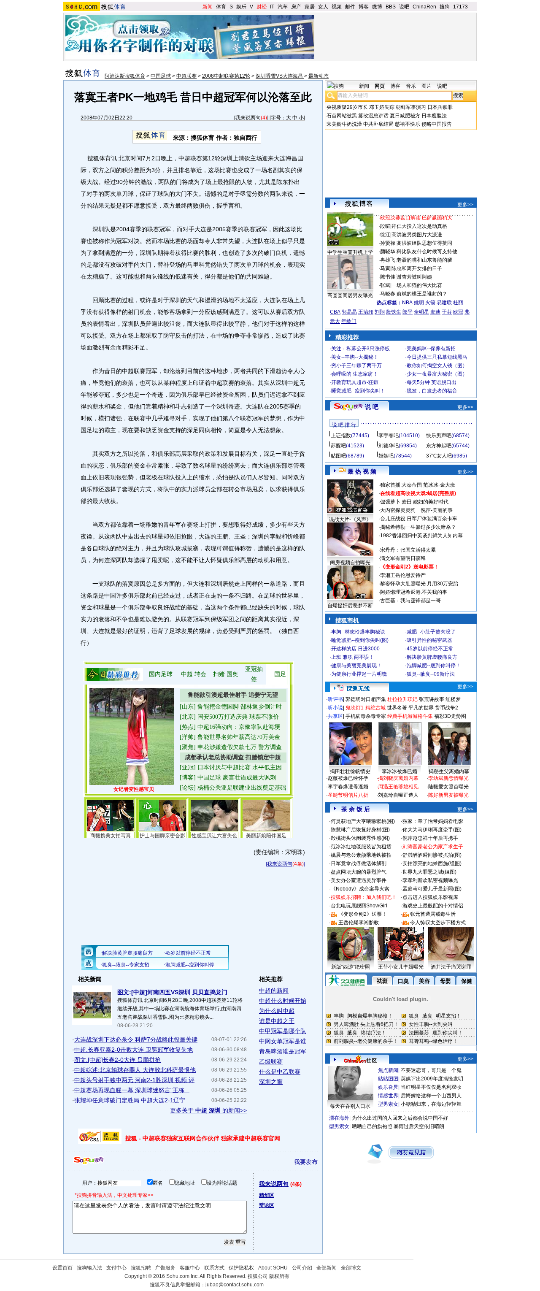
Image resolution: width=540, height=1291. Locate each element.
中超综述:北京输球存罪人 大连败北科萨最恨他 (135, 1069)
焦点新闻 (388, 1070)
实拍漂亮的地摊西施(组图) (432, 863)
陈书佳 (387, 277)
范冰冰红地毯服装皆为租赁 (361, 847)
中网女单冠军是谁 (282, 1041)
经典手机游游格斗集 (410, 716)
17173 (460, 7)
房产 (296, 7)
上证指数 (341, 435)
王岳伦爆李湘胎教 (358, 923)
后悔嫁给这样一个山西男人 (431, 1096)
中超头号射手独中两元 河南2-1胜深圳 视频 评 (134, 1080)
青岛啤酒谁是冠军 (282, 1051)
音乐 (411, 86)
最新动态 (318, 76)
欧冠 (458, 312)
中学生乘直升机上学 (350, 252)
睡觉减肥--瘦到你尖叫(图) (360, 640)
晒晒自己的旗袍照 (372, 1126)
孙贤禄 (387, 243)
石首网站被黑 (342, 116)
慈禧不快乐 (407, 124)
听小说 (335, 708)
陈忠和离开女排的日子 (417, 268)
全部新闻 (326, 1268)
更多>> (465, 205)
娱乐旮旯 (388, 1087)
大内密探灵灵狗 (398, 510)
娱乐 (241, 7)
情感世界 (388, 1096)
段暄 (385, 226)
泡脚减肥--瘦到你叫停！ (434, 666)
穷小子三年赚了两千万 (356, 365)
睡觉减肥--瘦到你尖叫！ (358, 391)
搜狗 (445, 7)
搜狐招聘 (141, 1268)
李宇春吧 (388, 435)
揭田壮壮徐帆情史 (350, 771)
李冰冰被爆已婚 (399, 771)
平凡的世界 (421, 708)
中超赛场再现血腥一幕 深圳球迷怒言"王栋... (131, 1090)
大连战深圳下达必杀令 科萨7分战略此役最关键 (135, 1039)
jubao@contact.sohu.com (234, 1285)
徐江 (385, 235)
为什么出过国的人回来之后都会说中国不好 (400, 1118)
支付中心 (116, 1268)
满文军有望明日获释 (403, 558)
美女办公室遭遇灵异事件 (358, 880)
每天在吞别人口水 (350, 1106)
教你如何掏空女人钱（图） (437, 365)
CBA (335, 312)
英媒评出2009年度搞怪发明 (432, 1079)
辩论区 (266, 1205)
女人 (323, 7)
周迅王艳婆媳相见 (398, 787)
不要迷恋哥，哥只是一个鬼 (431, 1070)
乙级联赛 (271, 1061)
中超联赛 (186, 76)
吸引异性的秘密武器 (429, 640)
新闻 (207, 7)
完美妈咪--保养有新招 (431, 349)
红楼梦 (453, 699)
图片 (426, 86)
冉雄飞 (387, 260)
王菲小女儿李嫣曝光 (401, 967)
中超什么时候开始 (282, 1000)
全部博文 (351, 1268)
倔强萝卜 (390, 502)
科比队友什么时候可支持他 (427, 251)
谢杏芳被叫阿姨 (414, 277)
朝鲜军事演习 (411, 107)
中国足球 (161, 76)
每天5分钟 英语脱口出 (431, 382)
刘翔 (380, 312)
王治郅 (365, 312)
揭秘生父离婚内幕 (449, 771)
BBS (391, 7)
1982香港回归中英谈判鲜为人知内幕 (421, 536)
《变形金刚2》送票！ (362, 914)
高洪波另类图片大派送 (417, 235)
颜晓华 (387, 251)
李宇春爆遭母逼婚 (348, 787)
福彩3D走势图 (450, 716)
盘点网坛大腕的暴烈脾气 (358, 872)
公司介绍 (302, 1268)
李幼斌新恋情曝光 (448, 778)
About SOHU (273, 1268)
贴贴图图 (388, 1079)
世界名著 (397, 708)
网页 (380, 86)
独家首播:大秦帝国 (401, 485)
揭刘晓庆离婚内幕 (398, 778)
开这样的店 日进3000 (355, 649)
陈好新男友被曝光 (448, 795)
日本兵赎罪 (440, 107)
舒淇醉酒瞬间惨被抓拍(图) (432, 855)
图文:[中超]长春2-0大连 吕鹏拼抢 (117, 1059)
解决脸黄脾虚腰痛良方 (432, 657)
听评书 (335, 699)
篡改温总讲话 (373, 116)
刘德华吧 (388, 446)
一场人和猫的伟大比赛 (417, 285)
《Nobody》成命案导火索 (360, 889)
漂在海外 (339, 1118)
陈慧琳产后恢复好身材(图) (360, 830)
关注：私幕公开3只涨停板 (360, 349)
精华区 (266, 1195)
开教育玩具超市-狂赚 (354, 382)
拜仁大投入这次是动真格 (419, 226)
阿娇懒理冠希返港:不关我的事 (413, 592)
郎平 (407, 312)
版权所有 (279, 1276)
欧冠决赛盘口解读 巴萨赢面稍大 (416, 218)
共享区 (335, 716)
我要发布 (306, 1161)
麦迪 (435, 312)
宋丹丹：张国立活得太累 (408, 550)
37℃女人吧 (439, 456)
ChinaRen (424, 7)
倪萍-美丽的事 (437, 510)
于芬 (447, 312)
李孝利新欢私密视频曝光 (430, 880)
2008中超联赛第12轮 (226, 76)
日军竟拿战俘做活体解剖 (358, 863)
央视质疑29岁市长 (347, 107)
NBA (407, 303)
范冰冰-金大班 (439, 485)
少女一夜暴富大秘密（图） (437, 374)
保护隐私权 (241, 1268)
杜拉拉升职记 (402, 699)
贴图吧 (338, 456)
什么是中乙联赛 (279, 1071)
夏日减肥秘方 (405, 116)
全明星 (421, 312)
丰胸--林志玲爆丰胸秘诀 (358, 632)
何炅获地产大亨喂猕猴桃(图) (363, 821)
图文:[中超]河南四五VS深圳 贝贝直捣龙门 (172, 992)
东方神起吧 (438, 446)
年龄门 (348, 321)
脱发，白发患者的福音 (432, 391)
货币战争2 (446, 708)
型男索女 (388, 1104)
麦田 (407, 502)
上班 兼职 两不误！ (352, 657)
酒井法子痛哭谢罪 (451, 967)
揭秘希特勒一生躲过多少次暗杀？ (418, 527)
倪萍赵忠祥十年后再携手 (430, 838)
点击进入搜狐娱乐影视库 (430, 897)
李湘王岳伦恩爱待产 (403, 575)
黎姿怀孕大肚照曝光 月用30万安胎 (419, 584)
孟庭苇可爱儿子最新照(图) (432, 889)
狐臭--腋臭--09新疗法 (431, 674)
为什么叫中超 (276, 1010)
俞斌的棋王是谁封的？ (422, 294)
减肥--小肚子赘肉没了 (431, 632)
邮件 (350, 7)
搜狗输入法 (89, 1268)
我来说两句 (248, 118)
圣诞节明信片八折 (348, 795)
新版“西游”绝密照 (350, 967)
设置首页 (62, 1268)
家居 (310, 7)
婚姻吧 (386, 456)
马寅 (385, 268)
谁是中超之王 (276, 1021)
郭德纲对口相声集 (366, 699)
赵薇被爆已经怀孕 (348, 778)
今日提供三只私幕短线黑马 (437, 357)
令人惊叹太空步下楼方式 (438, 923)
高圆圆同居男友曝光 (350, 295)
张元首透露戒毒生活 (433, 914)
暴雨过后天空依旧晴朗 (419, 1126)
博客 (364, 7)
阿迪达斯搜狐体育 (125, 76)
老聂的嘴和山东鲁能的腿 (424, 260)
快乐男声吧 (438, 435)
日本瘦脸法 (434, 116)
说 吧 (371, 406)
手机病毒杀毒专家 (366, 716)
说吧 (404, 7)
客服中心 (190, 1268)
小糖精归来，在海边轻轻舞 (431, 1104)
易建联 (444, 303)
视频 (337, 7)
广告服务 (165, 1268)
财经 (261, 7)
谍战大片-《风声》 (350, 519)
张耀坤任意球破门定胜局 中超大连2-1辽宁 (129, 1100)
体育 (221, 7)
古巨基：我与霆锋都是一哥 (410, 601)
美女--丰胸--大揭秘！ (354, 357)
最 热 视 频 (362, 471)
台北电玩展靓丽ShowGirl (359, 906)
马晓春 (387, 294)
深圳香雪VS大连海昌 (280, 76)
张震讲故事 (431, 699)
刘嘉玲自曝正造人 (398, 795)
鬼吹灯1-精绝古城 (366, 708)
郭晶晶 (349, 312)
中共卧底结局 (378, 124)
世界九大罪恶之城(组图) (429, 872)
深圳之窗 (271, 1081)
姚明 (419, 303)
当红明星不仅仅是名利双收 (431, 1087)
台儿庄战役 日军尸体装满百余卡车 (418, 519)
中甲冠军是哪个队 (282, 1031)
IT (272, 7)
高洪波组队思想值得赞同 (424, 243)
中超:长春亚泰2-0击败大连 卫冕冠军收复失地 (133, 1049)
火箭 (430, 303)
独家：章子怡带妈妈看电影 (432, 821)
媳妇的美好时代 (430, 502)
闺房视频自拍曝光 (350, 563)
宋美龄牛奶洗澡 (344, 124)
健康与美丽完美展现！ (356, 666)
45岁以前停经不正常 (430, 649)
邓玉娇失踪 (381, 107)
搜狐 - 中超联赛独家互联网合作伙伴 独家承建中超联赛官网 (202, 1138)
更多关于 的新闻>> (208, 1110)
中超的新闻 (274, 990)
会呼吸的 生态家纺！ (354, 374)
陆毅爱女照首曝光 (448, 787)
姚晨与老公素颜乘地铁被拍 (361, 855)
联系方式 (214, 1268)
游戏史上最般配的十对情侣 (432, 906)
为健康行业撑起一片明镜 (359, 674)
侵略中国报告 (436, 124)
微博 (377, 7)
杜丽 (458, 303)
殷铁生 (393, 312)
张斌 (385, 285)
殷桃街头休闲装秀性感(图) (360, 838)
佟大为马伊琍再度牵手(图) (432, 830)
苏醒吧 (338, 446)
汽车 (283, 7)
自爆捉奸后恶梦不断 (350, 606)
